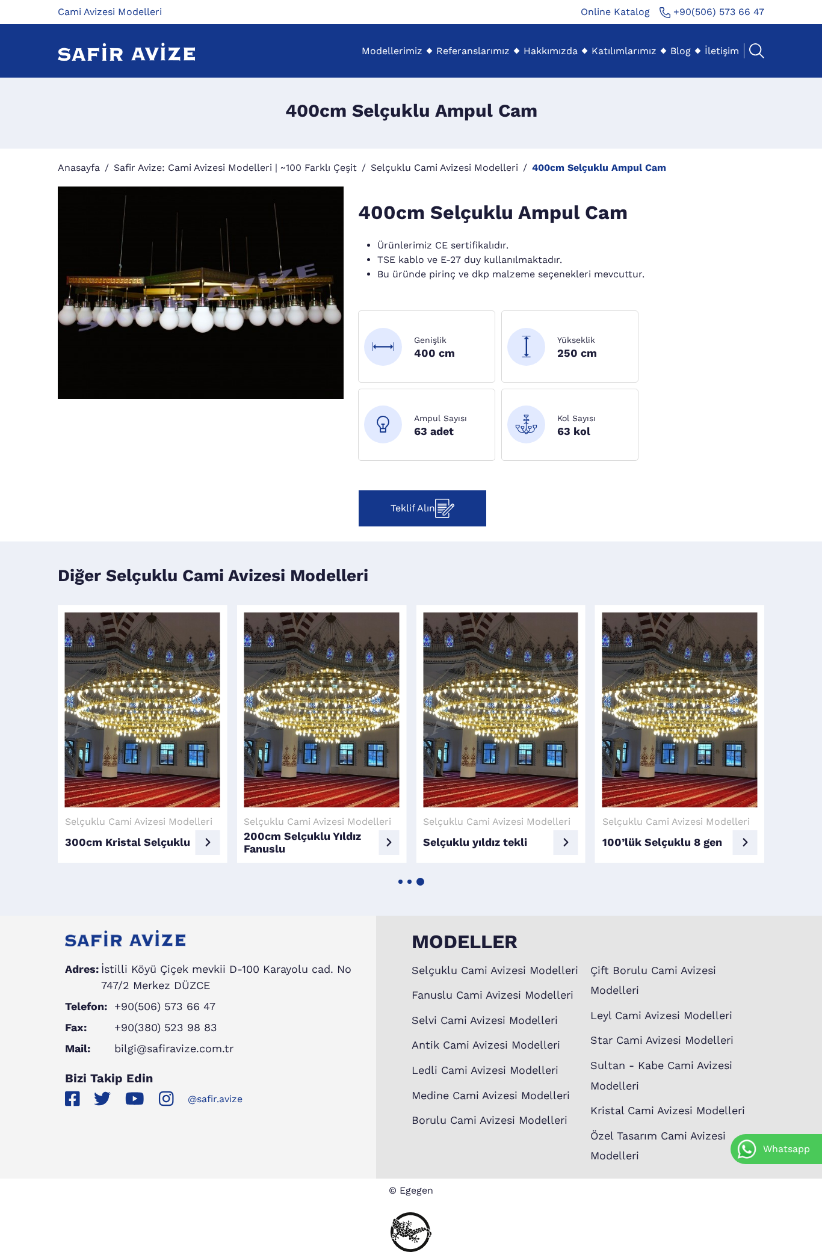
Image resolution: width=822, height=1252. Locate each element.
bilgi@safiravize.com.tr (173, 1048)
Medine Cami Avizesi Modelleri (491, 1095)
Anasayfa (79, 167)
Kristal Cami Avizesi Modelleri (667, 1110)
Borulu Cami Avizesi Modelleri (489, 1120)
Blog (680, 51)
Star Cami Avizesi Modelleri (662, 1040)
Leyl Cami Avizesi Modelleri (661, 1015)
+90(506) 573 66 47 (717, 11)
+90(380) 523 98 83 (165, 1027)
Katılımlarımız (624, 51)
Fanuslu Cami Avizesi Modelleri (492, 994)
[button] (400, 882)
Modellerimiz (392, 51)
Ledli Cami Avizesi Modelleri (485, 1070)
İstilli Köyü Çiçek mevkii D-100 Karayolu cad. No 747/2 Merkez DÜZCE (226, 977)
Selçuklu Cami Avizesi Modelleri (444, 167)
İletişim (722, 51)
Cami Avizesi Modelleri (110, 11)
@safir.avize (215, 1099)
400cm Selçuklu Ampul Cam (599, 167)
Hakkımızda (551, 51)
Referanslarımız (473, 51)
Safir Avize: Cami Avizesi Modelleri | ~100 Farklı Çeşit (235, 167)
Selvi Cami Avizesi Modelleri (485, 1020)
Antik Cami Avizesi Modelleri (486, 1044)
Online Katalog (615, 11)
